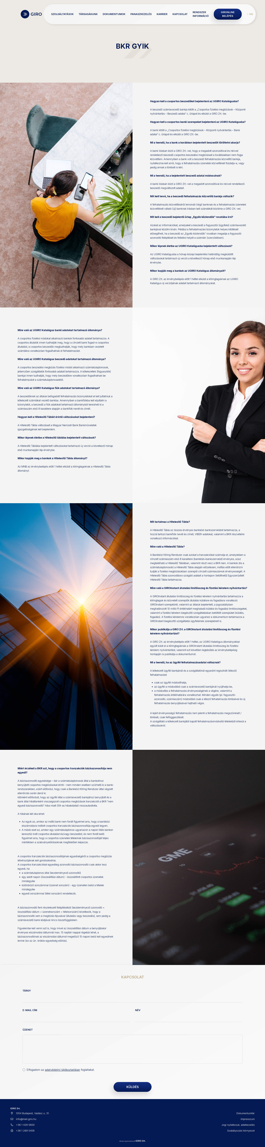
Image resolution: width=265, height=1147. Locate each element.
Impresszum (248, 1119)
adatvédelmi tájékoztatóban (62, 1069)
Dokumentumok (114, 14)
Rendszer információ (201, 14)
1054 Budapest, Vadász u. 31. (32, 1113)
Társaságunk (88, 14)
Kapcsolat (180, 14)
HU (251, 14)
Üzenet (28, 1029)
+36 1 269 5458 (25, 1130)
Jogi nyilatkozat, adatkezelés (238, 1124)
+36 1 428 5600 (25, 1124)
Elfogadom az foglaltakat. (61, 1069)
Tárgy (27, 990)
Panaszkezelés (141, 14)
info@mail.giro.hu (26, 1119)
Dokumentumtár (245, 1113)
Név (137, 1010)
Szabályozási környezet (241, 1130)
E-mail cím (30, 1010)
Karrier (162, 14)
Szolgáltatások (62, 14)
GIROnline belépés (228, 14)
